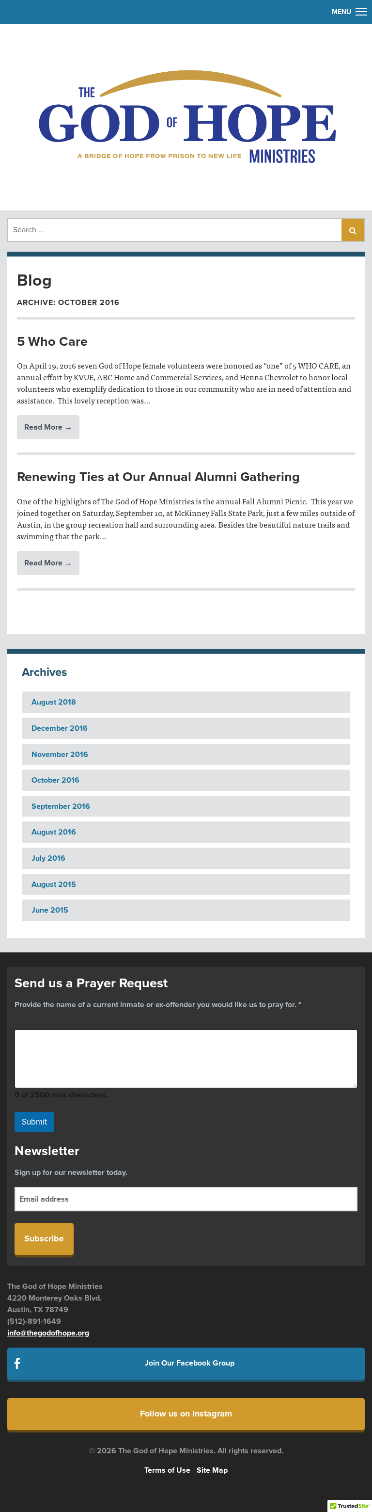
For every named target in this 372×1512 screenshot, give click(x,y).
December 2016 (59, 728)
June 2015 (49, 910)
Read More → (48, 427)
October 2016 (55, 780)
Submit (34, 1122)
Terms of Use (167, 1470)
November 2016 (59, 754)
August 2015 (53, 884)
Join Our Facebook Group (189, 1363)
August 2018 (53, 702)
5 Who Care (52, 342)
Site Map (212, 1470)
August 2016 (53, 832)
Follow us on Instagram (186, 1413)
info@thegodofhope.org (48, 1333)
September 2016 (60, 806)
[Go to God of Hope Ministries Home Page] (186, 116)
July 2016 (48, 858)
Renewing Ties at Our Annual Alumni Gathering (158, 477)
